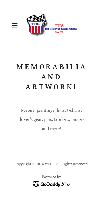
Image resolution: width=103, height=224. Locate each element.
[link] (51, 25)
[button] (15, 25)
